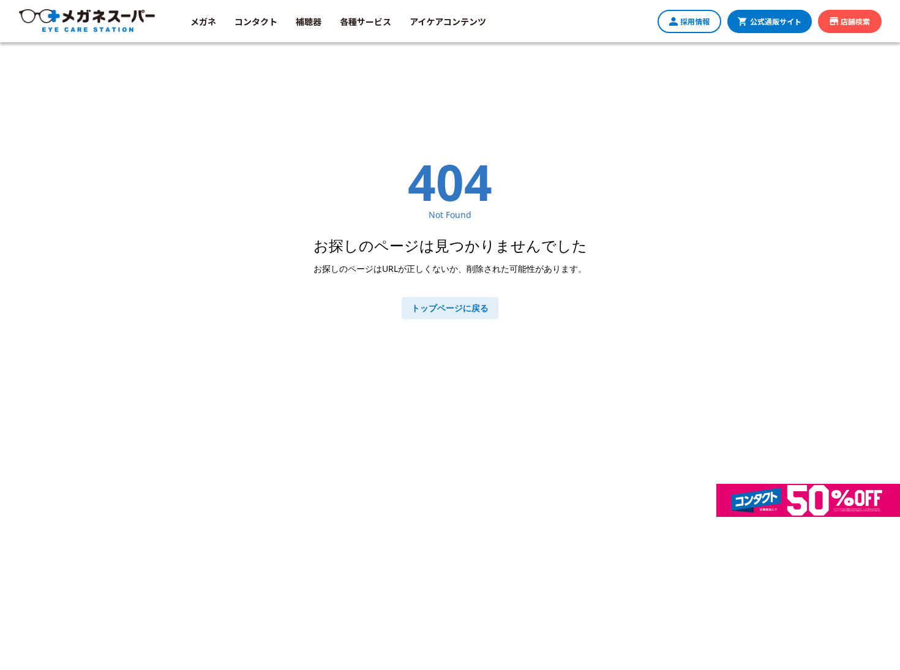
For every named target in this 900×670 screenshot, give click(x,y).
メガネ (203, 21)
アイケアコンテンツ (448, 21)
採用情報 (695, 21)
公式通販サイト (775, 21)
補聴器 (308, 21)
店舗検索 (855, 21)
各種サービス (365, 21)
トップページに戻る (450, 308)
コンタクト (255, 21)
